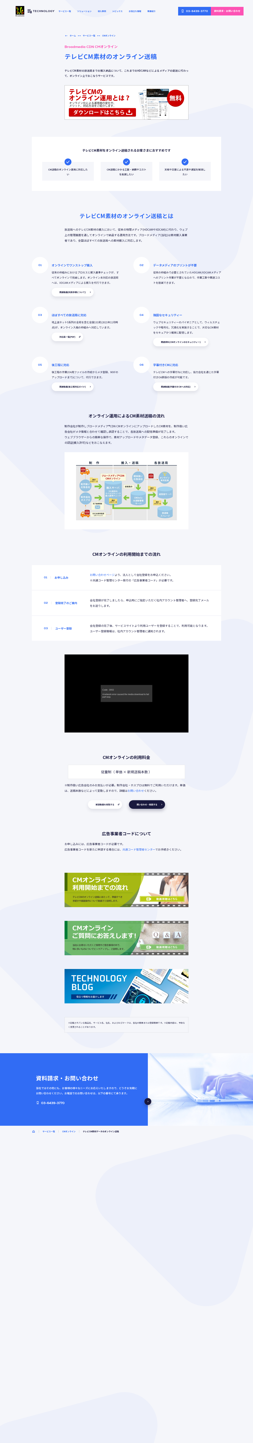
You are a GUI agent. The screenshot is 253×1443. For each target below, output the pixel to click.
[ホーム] (33, 1131)
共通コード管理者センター (138, 849)
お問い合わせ (136, 791)
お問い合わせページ (102, 575)
